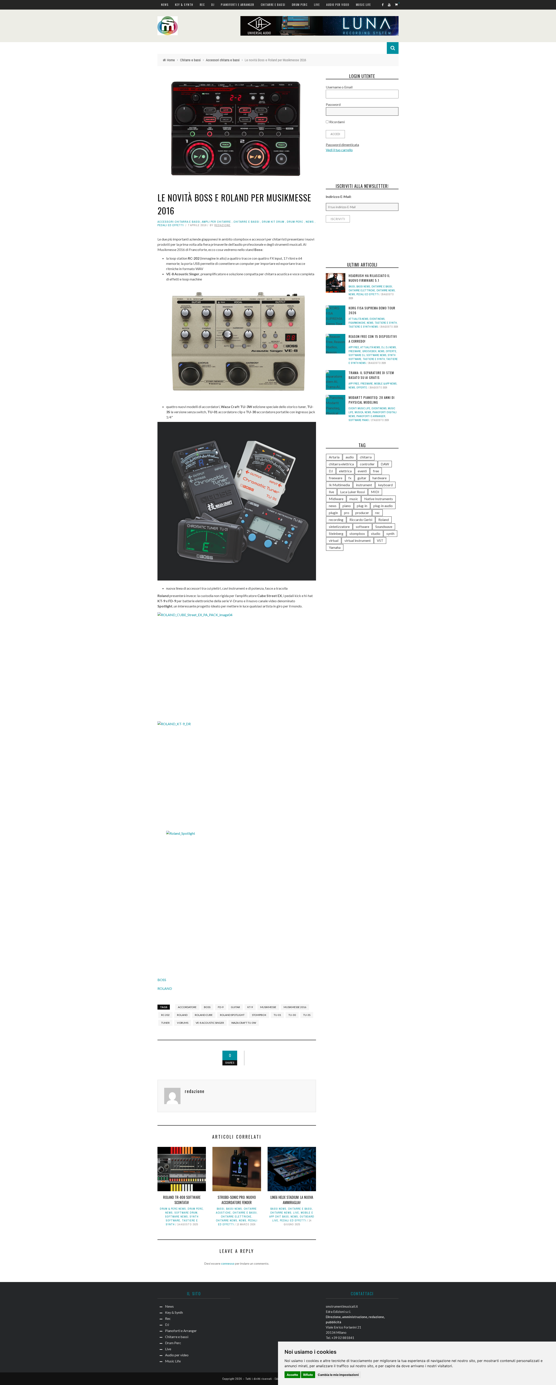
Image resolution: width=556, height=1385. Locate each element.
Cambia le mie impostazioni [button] (338, 1375)
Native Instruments (378, 499)
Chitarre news (226, 1220)
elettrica (345, 471)
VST (380, 540)
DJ (212, 4)
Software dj (357, 355)
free (376, 471)
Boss (207, 1007)
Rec (202, 4)
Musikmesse (268, 1007)
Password (333, 104)
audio (350, 457)
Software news (176, 1216)
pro (346, 513)
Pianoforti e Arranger (237, 4)
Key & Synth (184, 4)
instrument (364, 485)
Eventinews (377, 319)
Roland (182, 1015)
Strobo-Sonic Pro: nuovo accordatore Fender (237, 1200)
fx (349, 478)
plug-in (362, 506)
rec (377, 513)
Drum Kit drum (273, 222)
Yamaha (335, 547)
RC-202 (165, 1015)
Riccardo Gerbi (360, 520)
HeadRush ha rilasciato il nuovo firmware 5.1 (369, 278)
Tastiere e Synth (386, 323)
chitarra (366, 457)
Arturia (334, 457)
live (331, 492)
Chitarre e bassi (273, 4)
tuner (165, 1022)
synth (390, 533)
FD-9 (220, 1007)
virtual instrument (357, 540)
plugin (333, 513)
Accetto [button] (292, 1375)
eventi (362, 471)
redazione (222, 225)
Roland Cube (204, 1015)
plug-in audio (383, 506)
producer (362, 513)
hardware (379, 478)
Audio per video (337, 4)
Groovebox (369, 351)
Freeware (355, 351)
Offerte (391, 351)
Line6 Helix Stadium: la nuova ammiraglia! (291, 1200)
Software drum (185, 1212)
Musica (359, 412)
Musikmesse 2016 (295, 1007)
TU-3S (306, 1015)
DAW (385, 464)
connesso (227, 1263)
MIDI (375, 492)
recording (336, 520)
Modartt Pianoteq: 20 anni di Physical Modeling (372, 400)
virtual (333, 540)
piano (347, 506)
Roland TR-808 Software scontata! (181, 1200)
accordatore (187, 1007)
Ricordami (337, 122)
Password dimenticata (342, 145)
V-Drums (182, 1022)
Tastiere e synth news (363, 326)
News (165, 4)
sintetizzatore (339, 526)
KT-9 (250, 1007)
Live (317, 4)
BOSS (161, 980)
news (332, 506)
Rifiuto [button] (308, 1375)
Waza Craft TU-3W (243, 1022)
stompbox (259, 1015)
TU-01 (277, 1015)
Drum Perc (300, 4)
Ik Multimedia (339, 485)
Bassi (220, 1209)
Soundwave (383, 526)
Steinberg (336, 533)
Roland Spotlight (232, 1015)
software (362, 526)
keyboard (385, 485)
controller (367, 464)
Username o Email (339, 87)
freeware (335, 478)
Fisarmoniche (357, 323)
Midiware (336, 499)
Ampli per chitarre (216, 222)
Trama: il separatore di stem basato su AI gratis (371, 375)
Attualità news (358, 319)
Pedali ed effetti (170, 225)
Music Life (363, 4)
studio (375, 533)
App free (354, 347)
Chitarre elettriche (236, 1216)
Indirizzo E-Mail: (338, 196)
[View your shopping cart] (397, 4)
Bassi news (234, 1209)
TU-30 (292, 1015)
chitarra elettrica (341, 464)
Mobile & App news (385, 383)
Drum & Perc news (173, 1209)
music (353, 499)
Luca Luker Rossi (352, 492)
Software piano (359, 420)
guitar (235, 1007)
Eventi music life (359, 408)
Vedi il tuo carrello (339, 150)
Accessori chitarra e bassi (178, 222)
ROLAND (164, 988)
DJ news (391, 347)
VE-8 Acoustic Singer (210, 1022)
